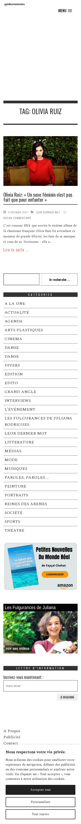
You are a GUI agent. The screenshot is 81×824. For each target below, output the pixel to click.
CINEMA (13, 339)
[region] (40, 784)
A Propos (11, 731)
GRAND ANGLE (20, 392)
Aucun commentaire (17, 218)
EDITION (13, 374)
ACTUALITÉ (16, 312)
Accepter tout (40, 789)
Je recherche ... (59, 279)
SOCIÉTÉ (13, 513)
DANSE (11, 348)
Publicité (11, 737)
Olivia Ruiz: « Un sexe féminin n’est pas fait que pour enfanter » (37, 197)
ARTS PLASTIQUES (23, 330)
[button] (65, 10)
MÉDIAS (12, 451)
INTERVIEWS (17, 401)
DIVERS (12, 365)
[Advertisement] (40, 57)
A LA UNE (14, 304)
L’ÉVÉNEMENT (19, 409)
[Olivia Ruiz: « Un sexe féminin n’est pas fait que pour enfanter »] (40, 161)
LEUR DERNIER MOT (48, 212)
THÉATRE (14, 530)
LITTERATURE (19, 442)
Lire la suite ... (16, 250)
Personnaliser (40, 802)
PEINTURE (15, 486)
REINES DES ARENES (25, 504)
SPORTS (12, 522)
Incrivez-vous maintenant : (23, 677)
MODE (11, 460)
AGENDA (13, 321)
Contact (10, 743)
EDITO (11, 383)
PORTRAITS (16, 495)
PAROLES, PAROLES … (26, 477)
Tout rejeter (40, 814)
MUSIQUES (15, 469)
